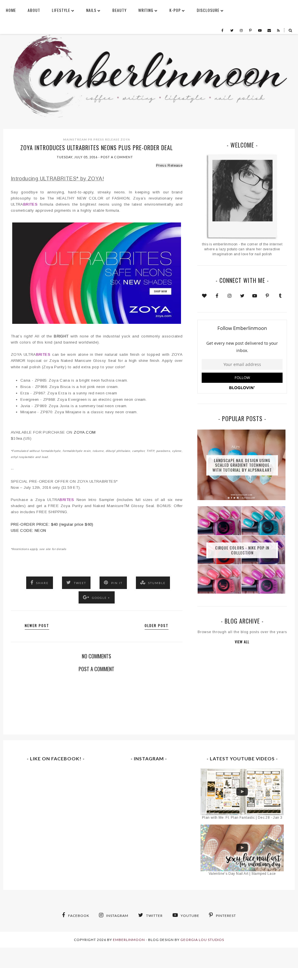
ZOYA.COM (84, 432)
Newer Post (37, 625)
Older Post (156, 625)
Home (11, 10)
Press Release (106, 139)
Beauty (119, 10)
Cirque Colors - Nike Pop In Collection (242, 550)
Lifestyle (61, 10)
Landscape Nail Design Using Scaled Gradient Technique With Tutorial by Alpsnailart (242, 465)
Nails (91, 10)
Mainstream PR (78, 139)
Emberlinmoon (129, 940)
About (34, 10)
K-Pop (175, 10)
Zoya (125, 139)
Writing (145, 10)
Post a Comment (117, 157)
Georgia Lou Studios (202, 940)
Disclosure (208, 10)
